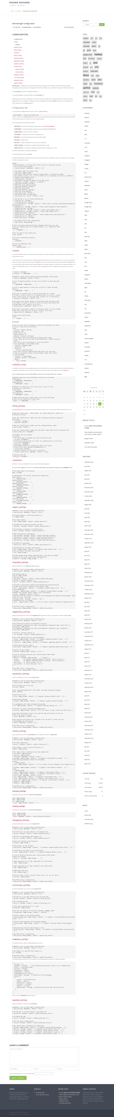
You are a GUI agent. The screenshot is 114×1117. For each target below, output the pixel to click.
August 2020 (87, 504)
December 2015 (88, 725)
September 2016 (88, 687)
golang (94, 50)
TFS (85, 359)
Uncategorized (88, 364)
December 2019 (88, 530)
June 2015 (87, 751)
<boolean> (23, 278)
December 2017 (88, 632)
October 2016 (88, 683)
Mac (85, 266)
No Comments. (70, 27)
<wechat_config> (21, 503)
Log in (86, 811)
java (95, 62)
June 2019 (87, 555)
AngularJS (87, 122)
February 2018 (88, 623)
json (91, 67)
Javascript (87, 236)
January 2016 (87, 721)
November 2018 (88, 585)
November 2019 (88, 534)
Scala (85, 334)
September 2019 (88, 543)
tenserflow (87, 347)
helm (85, 215)
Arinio (28, 1114)
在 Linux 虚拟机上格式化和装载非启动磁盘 (69, 1092)
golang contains (88, 438)
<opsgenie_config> (22, 494)
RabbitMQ (95, 88)
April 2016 (87, 708)
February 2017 (88, 670)
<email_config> (21, 478)
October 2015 (88, 734)
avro (92, 38)
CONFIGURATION (20, 34)
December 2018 (88, 581)
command (86, 46)
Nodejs (86, 296)
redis (93, 92)
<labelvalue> (28, 284)
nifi (85, 291)
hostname (99, 58)
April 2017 (87, 662)
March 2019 (87, 568)
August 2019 (87, 547)
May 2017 (87, 657)
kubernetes (94, 71)
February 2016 (88, 717)
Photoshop (87, 300)
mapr (97, 75)
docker (94, 46)
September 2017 (88, 645)
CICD (85, 147)
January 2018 (87, 628)
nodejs (85, 84)
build (100, 38)
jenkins (86, 245)
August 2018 (87, 598)
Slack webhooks (32, 734)
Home (12, 11)
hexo (85, 219)
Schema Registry (88, 338)
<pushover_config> (22, 488)
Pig (85, 308)
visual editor (17, 91)
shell (91, 96)
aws (96, 38)
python (86, 87)
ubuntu (85, 100)
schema (85, 96)
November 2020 (88, 492)
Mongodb (87, 275)
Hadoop (86, 211)
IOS (85, 228)
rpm (98, 92)
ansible (86, 126)
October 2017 (88, 640)
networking (87, 283)
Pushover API (35, 677)
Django (86, 164)
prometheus (18, 11)
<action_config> (20, 762)
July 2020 (86, 509)
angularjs (85, 38)
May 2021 (87, 479)
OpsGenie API (35, 824)
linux (86, 75)
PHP (85, 304)
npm (91, 83)
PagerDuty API (36, 615)
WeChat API (34, 1004)
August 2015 (87, 742)
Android (86, 117)
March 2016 (87, 713)
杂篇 (85, 376)
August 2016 (87, 691)
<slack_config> (21, 491)
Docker (86, 168)
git (84, 50)
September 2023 (88, 462)
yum (90, 100)
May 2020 (87, 517)
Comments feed (88, 819)
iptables (85, 63)
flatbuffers (87, 185)
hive (84, 58)
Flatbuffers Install (89, 443)
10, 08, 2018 (17, 27)
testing (86, 355)
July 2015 (86, 747)
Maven (86, 270)
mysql (93, 80)
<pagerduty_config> (22, 485)
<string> (28, 179)
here (30, 154)
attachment (54, 734)
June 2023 (87, 466)
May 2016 (87, 704)
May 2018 (87, 611)
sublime (86, 342)
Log (85, 262)
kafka (96, 67)
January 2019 (87, 577)
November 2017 (88, 636)
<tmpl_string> (26, 172)
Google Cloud (88, 202)
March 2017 (87, 666)
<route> (19, 234)
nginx (100, 80)
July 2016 (86, 696)
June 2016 (87, 700)
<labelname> (26, 273)
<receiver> (18, 240)
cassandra (86, 42)
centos (94, 42)
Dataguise (87, 160)
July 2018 (86, 602)
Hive (85, 224)
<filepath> (19, 230)
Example (17, 44)
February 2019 (88, 572)
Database (87, 156)
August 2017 (87, 649)
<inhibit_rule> (21, 247)
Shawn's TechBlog (17, 5)
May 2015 (87, 755)
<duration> (29, 168)
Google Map (87, 207)
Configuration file (18, 39)
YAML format (27, 117)
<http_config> (28, 222)
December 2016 (88, 679)
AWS (85, 134)
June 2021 (87, 475)
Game (86, 190)
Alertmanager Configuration (23, 23)
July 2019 (86, 551)
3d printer (87, 113)
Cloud (86, 151)
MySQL (86, 279)
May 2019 (87, 560)
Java (85, 232)
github (89, 50)
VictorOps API (37, 889)
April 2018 (87, 615)
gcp (99, 46)
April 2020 (87, 521)
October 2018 (88, 589)
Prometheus (98, 84)
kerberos (85, 71)
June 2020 (87, 513)
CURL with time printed (90, 447)
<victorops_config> (22, 500)
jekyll (85, 241)
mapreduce (86, 79)
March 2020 (87, 526)
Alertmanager (15, 85)
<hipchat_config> (21, 481)
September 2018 (88, 594)
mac (92, 75)
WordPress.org (88, 823)
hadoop (98, 54)
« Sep (84, 414)
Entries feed (87, 815)
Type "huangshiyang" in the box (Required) (21, 1073)
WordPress (18, 1114)
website (86, 368)
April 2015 (87, 759)
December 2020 (88, 487)
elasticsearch (87, 177)
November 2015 (88, 730)
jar (90, 63)
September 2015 (88, 738)
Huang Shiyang (19, 2)
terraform (87, 351)
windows (86, 372)
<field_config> (19, 770)
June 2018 (87, 606)
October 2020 (88, 496)
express (86, 181)
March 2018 (87, 619)
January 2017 (87, 674)
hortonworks (91, 58)
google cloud (87, 55)
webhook (66, 467)
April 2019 (87, 564)
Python (86, 317)
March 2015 (87, 764)
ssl (96, 96)
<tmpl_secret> (25, 626)
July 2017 (86, 653)
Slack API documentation (35, 794)
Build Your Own (30, 566)
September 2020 (88, 500)
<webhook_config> (21, 497)
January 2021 (87, 483)
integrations (24, 995)
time (100, 96)
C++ (85, 139)
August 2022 (87, 470)
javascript (85, 67)
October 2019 (88, 538)
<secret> (31, 186)
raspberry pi (86, 92)
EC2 (85, 173)
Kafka (86, 249)
